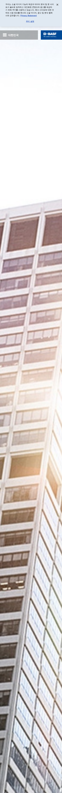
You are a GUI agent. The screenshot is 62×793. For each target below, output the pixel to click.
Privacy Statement (28, 15)
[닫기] (57, 4)
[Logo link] (50, 35)
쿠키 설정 (30, 21)
